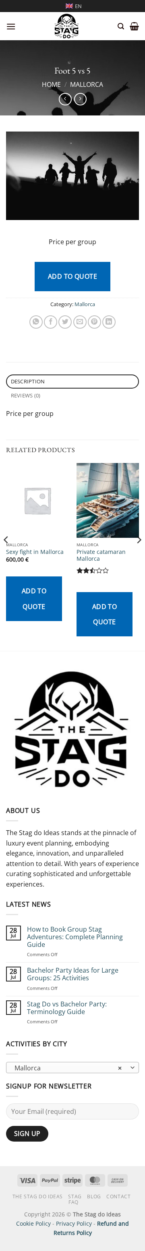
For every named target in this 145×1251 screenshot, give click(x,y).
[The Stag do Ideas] (67, 26)
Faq (73, 1202)
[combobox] (72, 1067)
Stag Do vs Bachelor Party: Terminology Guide (67, 1008)
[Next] (138, 556)
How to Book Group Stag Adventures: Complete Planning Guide (75, 937)
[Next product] (65, 99)
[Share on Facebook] (50, 322)
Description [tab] (28, 381)
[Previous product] (80, 99)
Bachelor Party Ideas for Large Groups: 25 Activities (72, 974)
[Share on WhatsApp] (36, 322)
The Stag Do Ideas (37, 1196)
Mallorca (86, 84)
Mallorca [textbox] (68, 1068)
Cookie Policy (33, 1223)
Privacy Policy (74, 1223)
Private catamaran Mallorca (101, 555)
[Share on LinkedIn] (109, 322)
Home (51, 84)
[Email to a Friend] (80, 322)
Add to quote (72, 276)
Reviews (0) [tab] (26, 395)
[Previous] (6, 556)
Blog (94, 1196)
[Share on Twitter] (65, 322)
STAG (74, 1196)
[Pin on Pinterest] (94, 322)
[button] (11, 26)
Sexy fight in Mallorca (35, 552)
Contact (118, 1196)
